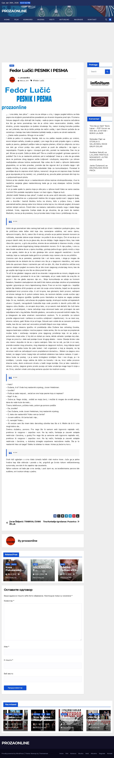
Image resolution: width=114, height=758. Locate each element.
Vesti (51, 20)
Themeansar (43, 753)
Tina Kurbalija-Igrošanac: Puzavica (59, 521)
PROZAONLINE (14, 11)
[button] (106, 19)
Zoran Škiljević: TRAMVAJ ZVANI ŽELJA (25, 522)
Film (16, 20)
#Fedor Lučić (38, 80)
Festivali (9, 714)
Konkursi (28, 20)
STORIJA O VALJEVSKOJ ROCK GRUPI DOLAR (98, 144)
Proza (14, 564)
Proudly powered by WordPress (13, 753)
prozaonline (25, 78)
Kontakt (92, 20)
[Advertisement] (57, 39)
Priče (11, 65)
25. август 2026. (15, 724)
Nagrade (78, 20)
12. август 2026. (98, 724)
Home (6, 20)
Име (6, 647)
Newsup (34, 753)
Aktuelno (64, 20)
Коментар (9, 601)
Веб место (8, 674)
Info (20, 714)
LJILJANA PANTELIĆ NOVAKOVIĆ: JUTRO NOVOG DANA (99, 157)
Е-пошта (8, 660)
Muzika (40, 20)
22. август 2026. (42, 724)
